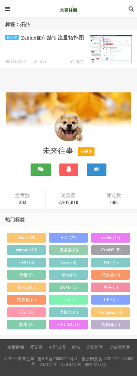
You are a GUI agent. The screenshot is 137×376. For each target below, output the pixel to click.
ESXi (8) (68, 262)
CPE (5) (111, 299)
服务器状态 (95, 364)
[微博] (96, 169)
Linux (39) (26, 237)
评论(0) (39, 61)
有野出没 (57, 347)
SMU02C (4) (68, 324)
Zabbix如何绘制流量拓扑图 (52, 38)
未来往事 (68, 8)
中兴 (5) (111, 287)
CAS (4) (26, 312)
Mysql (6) (26, 287)
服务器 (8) (68, 250)
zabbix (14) (110, 237)
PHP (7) (111, 262)
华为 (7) (68, 274)
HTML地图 (70, 364)
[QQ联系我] (68, 169)
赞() (80, 62)
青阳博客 (94, 347)
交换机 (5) (26, 299)
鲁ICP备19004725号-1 (57, 358)
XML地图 (49, 364)
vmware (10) (26, 250)
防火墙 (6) (111, 274)
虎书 (76, 347)
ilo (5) (69, 299)
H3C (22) (68, 237)
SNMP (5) (69, 287)
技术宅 (12, 38)
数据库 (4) (111, 324)
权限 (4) (26, 324)
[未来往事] (68, 128)
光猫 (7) (26, 274)
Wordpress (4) (111, 312)
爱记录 (36, 347)
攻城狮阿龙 (119, 347)
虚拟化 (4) (68, 312)
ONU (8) (26, 262)
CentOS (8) (110, 250)
